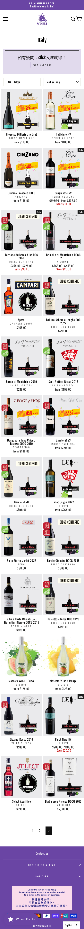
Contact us (42, 853)
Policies (42, 876)
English (68, 925)
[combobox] (71, 925)
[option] (42, 5)
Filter (16, 82)
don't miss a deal (42, 865)
